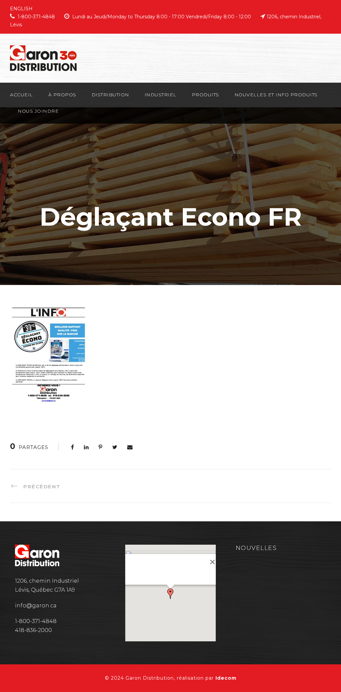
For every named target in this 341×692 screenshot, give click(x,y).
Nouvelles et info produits (276, 95)
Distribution (110, 95)
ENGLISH (21, 9)
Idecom (225, 678)
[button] (170, 594)
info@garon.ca (36, 605)
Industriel (160, 95)
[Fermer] (212, 562)
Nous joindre (38, 111)
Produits (205, 95)
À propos (62, 95)
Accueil (21, 95)
